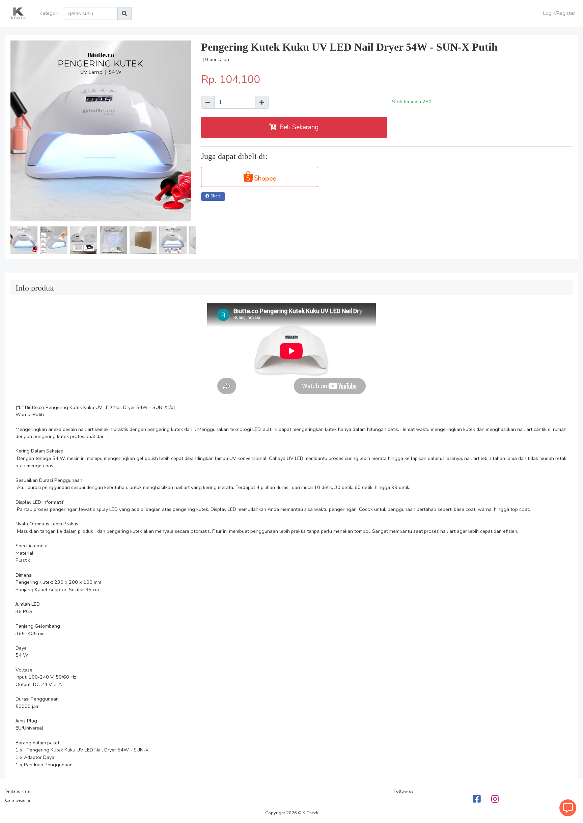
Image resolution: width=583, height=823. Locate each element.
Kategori (48, 13)
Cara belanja (17, 800)
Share (216, 196)
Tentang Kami (18, 791)
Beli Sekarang (298, 127)
